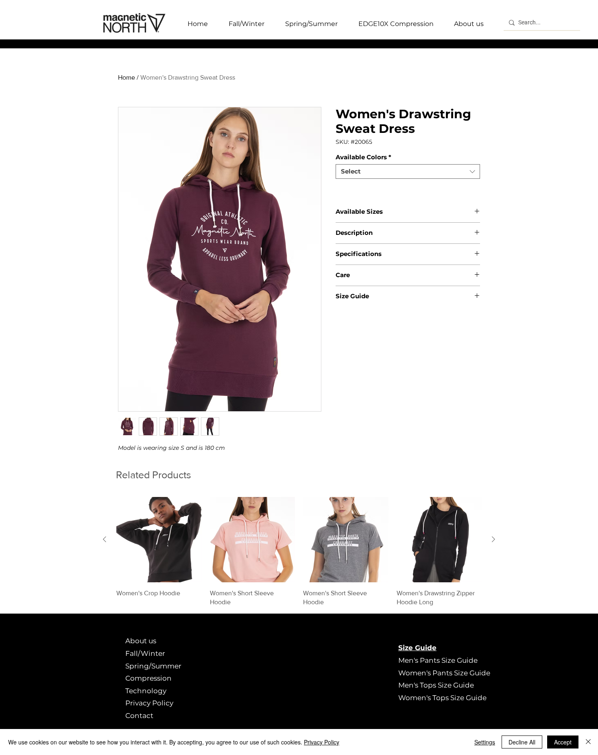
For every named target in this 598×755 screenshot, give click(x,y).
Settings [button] (484, 742)
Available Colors (363, 157)
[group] (299, 552)
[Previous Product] (104, 539)
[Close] (588, 741)
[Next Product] (493, 539)
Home (126, 77)
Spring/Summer (153, 666)
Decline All (522, 742)
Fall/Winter (145, 653)
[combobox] (408, 171)
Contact (139, 716)
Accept (563, 742)
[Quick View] (159, 539)
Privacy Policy (149, 703)
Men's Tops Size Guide (436, 685)
